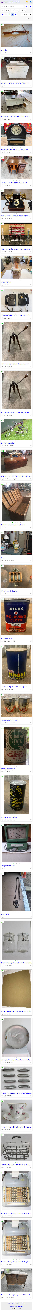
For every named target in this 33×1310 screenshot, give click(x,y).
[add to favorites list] (2, 53)
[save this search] (30, 6)
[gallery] (12, 14)
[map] (15, 14)
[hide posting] (31, 53)
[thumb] (5, 14)
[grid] (9, 14)
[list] (2, 14)
